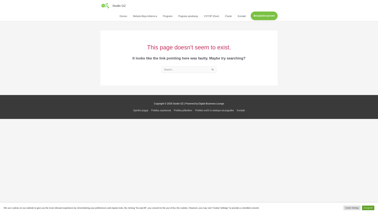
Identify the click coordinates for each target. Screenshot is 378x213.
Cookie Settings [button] (352, 208)
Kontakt (241, 110)
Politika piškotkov (183, 110)
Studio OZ (119, 5)
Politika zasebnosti (161, 110)
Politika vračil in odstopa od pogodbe (214, 110)
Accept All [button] (368, 208)
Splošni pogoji (140, 110)
